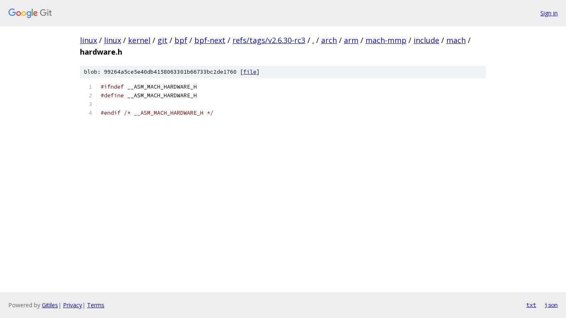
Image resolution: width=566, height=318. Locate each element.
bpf (180, 40)
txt (531, 304)
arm (351, 40)
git (162, 40)
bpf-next (209, 40)
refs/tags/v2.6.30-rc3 (268, 40)
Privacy (72, 305)
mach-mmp (385, 40)
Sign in (549, 13)
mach (456, 40)
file (249, 71)
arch (329, 40)
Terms (95, 305)
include (426, 40)
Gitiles (50, 305)
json (551, 304)
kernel (139, 40)
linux (88, 40)
